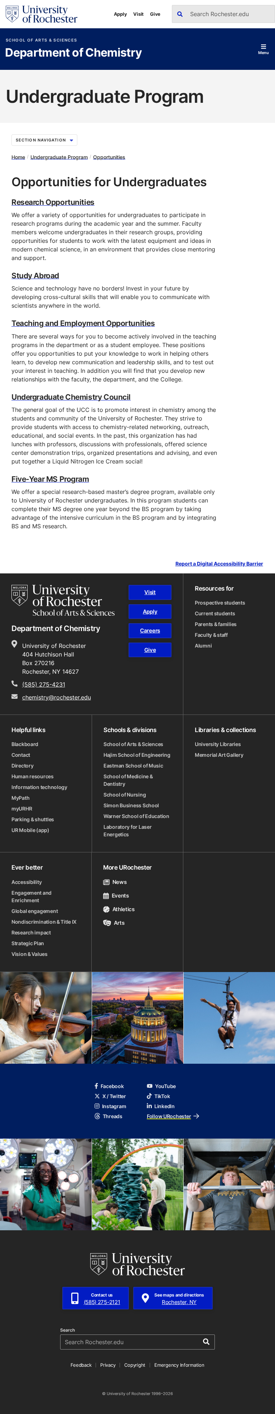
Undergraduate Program (59, 156)
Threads (112, 1116)
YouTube (165, 1086)
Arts (119, 923)
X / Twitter (114, 1096)
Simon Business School (131, 805)
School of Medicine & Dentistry (128, 780)
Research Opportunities (53, 202)
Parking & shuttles (32, 819)
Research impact (31, 932)
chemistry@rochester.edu (56, 697)
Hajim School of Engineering (136, 754)
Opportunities (109, 156)
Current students (215, 613)
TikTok (162, 1096)
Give (155, 14)
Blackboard (24, 744)
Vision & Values (29, 954)
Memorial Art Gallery (219, 754)
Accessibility (26, 882)
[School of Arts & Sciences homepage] (63, 600)
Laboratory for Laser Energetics (127, 830)
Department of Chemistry (73, 53)
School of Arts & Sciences (41, 40)
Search (67, 1330)
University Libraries (218, 744)
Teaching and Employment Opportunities (83, 323)
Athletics (123, 909)
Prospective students (220, 602)
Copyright (134, 1365)
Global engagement (34, 911)
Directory (22, 765)
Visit (138, 14)
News (119, 882)
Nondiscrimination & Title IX (44, 921)
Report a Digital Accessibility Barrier (219, 564)
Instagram (114, 1106)
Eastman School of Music (133, 765)
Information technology (39, 787)
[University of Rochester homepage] (41, 14)
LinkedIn (164, 1106)
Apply (120, 14)
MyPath (20, 797)
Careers (150, 630)
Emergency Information (179, 1365)
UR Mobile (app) (30, 830)
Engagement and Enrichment (31, 896)
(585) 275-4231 (43, 684)
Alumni (203, 645)
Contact (20, 754)
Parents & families (216, 624)
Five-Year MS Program (50, 478)
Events (120, 895)
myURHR (21, 808)
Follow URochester (169, 1116)
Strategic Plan (27, 943)
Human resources (32, 776)
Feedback (81, 1365)
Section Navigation (41, 140)
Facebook (112, 1086)
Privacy (107, 1365)
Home (18, 156)
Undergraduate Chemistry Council (71, 396)
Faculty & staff (211, 634)
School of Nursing (124, 794)
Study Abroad (35, 275)
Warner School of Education (136, 816)
